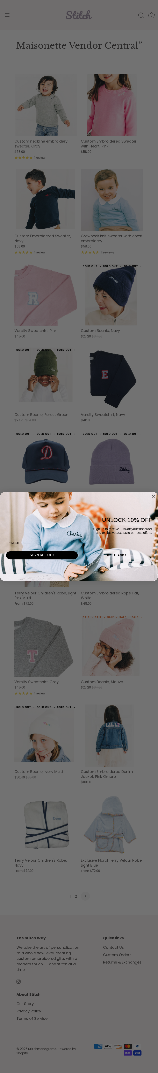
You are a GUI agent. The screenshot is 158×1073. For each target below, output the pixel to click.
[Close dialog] (153, 496)
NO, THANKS (117, 555)
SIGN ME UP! (42, 555)
